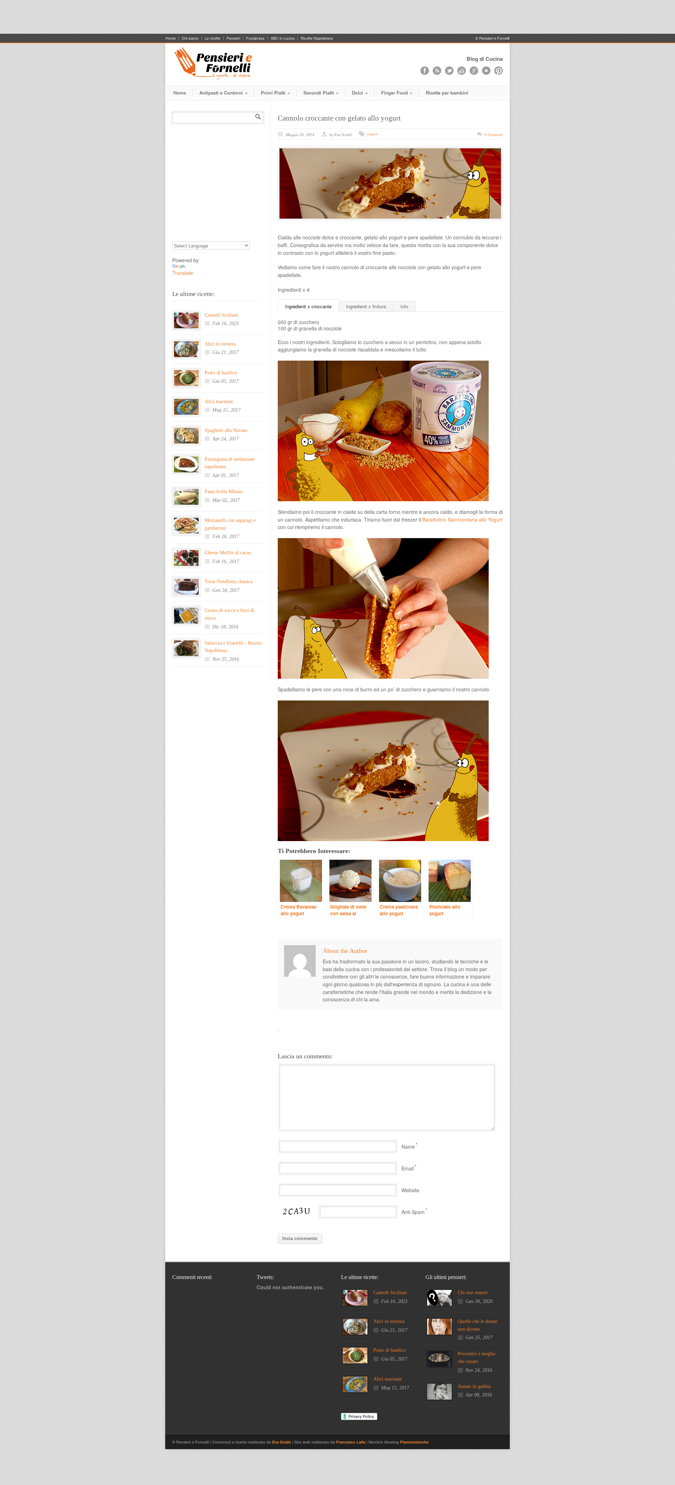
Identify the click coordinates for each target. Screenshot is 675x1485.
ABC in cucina (283, 38)
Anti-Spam (413, 1211)
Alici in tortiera (220, 344)
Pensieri (233, 38)
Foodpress (255, 38)
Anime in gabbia (474, 1386)
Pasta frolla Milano (224, 491)
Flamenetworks (414, 1442)
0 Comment (493, 135)
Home (171, 38)
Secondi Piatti (321, 92)
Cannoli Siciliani (221, 315)
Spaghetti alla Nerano (226, 430)
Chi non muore (473, 1292)
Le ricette (212, 38)
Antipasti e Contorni (223, 92)
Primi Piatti (275, 92)
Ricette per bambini (447, 92)
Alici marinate (219, 401)
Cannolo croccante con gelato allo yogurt (339, 118)
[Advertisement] (337, 16)
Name (408, 1146)
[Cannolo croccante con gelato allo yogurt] (390, 183)
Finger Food (396, 92)
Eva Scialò (282, 1442)
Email (407, 1168)
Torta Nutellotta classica (228, 581)
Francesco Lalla (351, 1442)
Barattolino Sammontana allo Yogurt (462, 519)
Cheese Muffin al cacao (228, 552)
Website (410, 1190)
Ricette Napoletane (317, 38)
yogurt (372, 134)
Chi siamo (190, 38)
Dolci (360, 92)
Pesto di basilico (221, 372)
